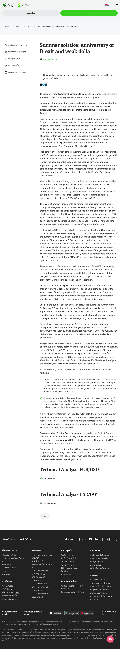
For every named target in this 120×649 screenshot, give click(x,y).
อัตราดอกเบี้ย (13, 65)
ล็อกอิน (89, 13)
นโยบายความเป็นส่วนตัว (9, 613)
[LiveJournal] (46, 85)
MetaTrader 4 (37, 580)
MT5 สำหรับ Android (40, 570)
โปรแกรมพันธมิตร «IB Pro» (72, 592)
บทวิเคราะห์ (95, 550)
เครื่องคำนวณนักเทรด (17, 72)
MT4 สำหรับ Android (40, 587)
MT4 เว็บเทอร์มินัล (39, 583)
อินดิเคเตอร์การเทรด (98, 593)
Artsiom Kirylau (50, 59)
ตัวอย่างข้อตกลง (9, 599)
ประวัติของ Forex (97, 579)
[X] (41, 85)
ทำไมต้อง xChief (9, 555)
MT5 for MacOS (38, 577)
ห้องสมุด (94, 575)
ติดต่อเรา (6, 574)
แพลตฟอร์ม (37, 550)
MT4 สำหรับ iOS (38, 590)
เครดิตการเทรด (67, 561)
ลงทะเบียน (31, 13)
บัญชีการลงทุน (67, 555)
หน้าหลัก (8, 27)
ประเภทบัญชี (7, 586)
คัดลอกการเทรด (68, 565)
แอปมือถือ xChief (39, 597)
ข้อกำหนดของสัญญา (11, 592)
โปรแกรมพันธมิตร (69, 581)
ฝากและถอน (66, 574)
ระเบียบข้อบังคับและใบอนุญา (33, 613)
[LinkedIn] (43, 85)
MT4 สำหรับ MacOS (40, 593)
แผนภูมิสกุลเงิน (14, 58)
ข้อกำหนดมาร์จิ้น (9, 595)
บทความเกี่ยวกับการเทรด (100, 586)
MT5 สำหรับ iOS (38, 574)
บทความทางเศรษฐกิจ (17, 51)
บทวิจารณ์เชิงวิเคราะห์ (24, 27)
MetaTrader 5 (37, 561)
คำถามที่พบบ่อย (9, 567)
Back (45, 516)
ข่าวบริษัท (6, 564)
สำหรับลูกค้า (66, 550)
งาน (4, 571)
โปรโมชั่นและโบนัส (69, 558)
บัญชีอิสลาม (7, 589)
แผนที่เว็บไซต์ (25, 539)
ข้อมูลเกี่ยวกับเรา (9, 539)
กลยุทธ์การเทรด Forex (99, 589)
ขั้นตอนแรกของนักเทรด (100, 583)
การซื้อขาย (7, 581)
